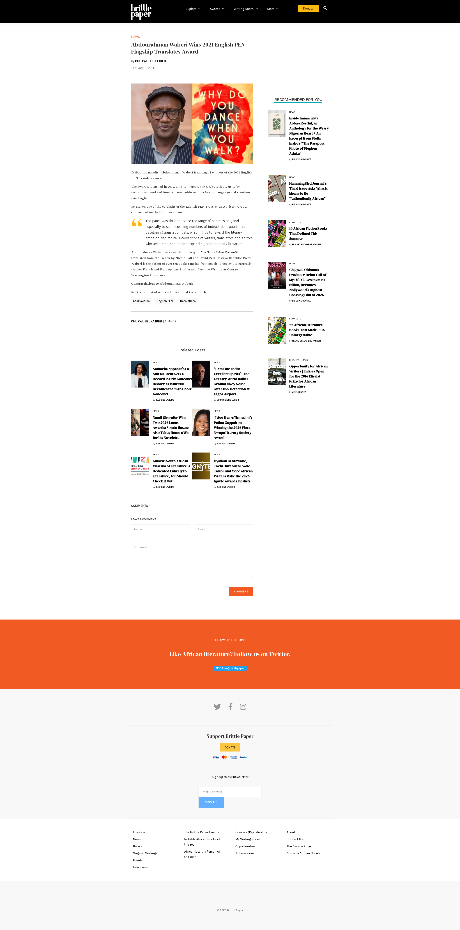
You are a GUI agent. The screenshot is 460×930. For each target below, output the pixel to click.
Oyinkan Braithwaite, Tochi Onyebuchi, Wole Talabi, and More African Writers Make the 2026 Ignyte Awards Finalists (233, 471)
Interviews (140, 867)
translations (188, 301)
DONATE (230, 747)
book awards (141, 301)
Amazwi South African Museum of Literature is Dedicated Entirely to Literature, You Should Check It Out (171, 471)
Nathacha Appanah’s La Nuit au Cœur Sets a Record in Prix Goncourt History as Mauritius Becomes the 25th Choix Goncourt (172, 381)
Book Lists (295, 222)
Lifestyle (139, 832)
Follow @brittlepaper (231, 668)
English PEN (165, 301)
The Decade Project (300, 846)
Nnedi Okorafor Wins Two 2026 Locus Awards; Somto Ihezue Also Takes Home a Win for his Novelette (171, 427)
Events (138, 860)
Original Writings (145, 853)
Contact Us (295, 839)
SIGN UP (211, 802)
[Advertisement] (298, 59)
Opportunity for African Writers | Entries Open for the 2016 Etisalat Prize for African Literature (308, 376)
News (292, 112)
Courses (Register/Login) (253, 832)
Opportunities (245, 846)
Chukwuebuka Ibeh (146, 321)
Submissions (245, 853)
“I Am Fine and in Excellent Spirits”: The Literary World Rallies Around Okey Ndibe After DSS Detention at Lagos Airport (232, 381)
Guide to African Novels (303, 853)
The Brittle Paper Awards (201, 832)
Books (137, 846)
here (207, 292)
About (291, 832)
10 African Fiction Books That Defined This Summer (308, 233)
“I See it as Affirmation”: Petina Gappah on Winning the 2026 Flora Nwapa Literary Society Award (233, 427)
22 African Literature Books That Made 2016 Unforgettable (307, 329)
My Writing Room (247, 839)
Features (294, 360)
